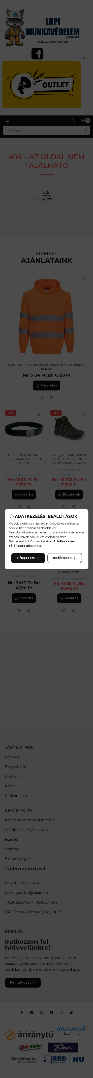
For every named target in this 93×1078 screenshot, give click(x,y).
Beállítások (62, 558)
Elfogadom (25, 558)
